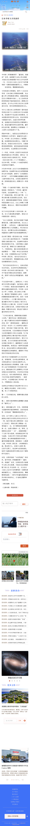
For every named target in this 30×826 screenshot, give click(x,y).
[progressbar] (22, 5)
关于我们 (15, 791)
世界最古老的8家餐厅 (8, 581)
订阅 (4, 9)
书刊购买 (15, 804)
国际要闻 (11, 15)
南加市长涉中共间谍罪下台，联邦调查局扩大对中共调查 (22, 582)
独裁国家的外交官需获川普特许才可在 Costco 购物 (15, 767)
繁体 (27, 5)
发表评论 (15, 495)
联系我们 (15, 794)
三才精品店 (15, 799)
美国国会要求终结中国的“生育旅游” (15, 706)
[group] (16, 7)
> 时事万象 (21, 517)
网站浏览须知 (15, 824)
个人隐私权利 (22, 823)
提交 (24, 504)
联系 (4, 7)
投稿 (4, 5)
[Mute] (19, 5)
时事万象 (6, 15)
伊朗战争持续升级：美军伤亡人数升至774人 (23, 524)
